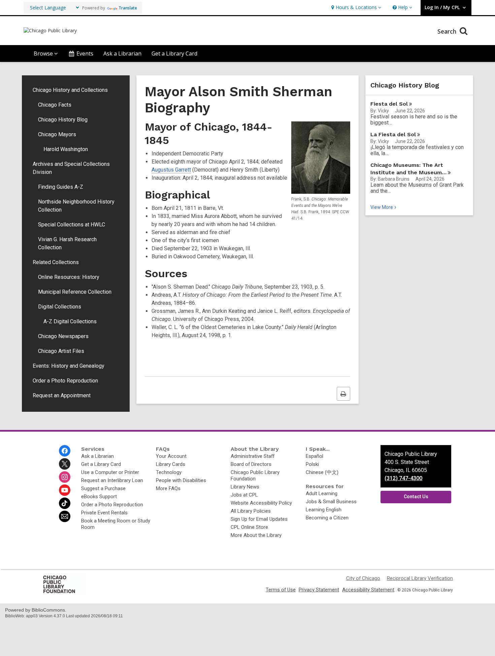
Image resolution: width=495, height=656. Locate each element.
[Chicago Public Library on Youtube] (64, 490)
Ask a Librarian (122, 53)
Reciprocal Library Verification (420, 578)
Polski (312, 464)
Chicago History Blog (63, 119)
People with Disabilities (181, 480)
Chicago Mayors (57, 134)
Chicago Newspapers (63, 336)
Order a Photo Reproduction (65, 380)
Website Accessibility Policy (261, 503)
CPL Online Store (249, 527)
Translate (128, 8)
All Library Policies (251, 511)
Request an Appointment (62, 395)
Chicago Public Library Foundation (255, 475)
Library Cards (170, 464)
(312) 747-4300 (403, 478)
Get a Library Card (174, 53)
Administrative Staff (252, 456)
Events (84, 53)
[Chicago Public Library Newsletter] (64, 516)
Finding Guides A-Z (60, 187)
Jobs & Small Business (331, 502)
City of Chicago (363, 578)
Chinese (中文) (322, 472)
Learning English (323, 510)
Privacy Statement (319, 590)
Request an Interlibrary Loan (112, 480)
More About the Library (256, 535)
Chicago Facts (54, 105)
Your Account (171, 456)
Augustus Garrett (171, 170)
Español (314, 456)
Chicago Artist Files (61, 351)
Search (447, 31)
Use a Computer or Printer (110, 472)
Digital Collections (59, 306)
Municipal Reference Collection (74, 292)
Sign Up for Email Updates (259, 519)
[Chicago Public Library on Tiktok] (64, 503)
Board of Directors (251, 464)
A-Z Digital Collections (70, 321)
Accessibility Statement (368, 590)
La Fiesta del (393, 134)
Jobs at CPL (244, 495)
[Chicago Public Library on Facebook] (64, 451)
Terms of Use (281, 590)
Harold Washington (65, 149)
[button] (355, 7)
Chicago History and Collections (70, 90)
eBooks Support (99, 497)
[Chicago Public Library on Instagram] (64, 477)
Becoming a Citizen (327, 518)
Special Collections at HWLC (71, 224)
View (384, 207)
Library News (245, 487)
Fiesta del (389, 104)
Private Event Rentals (104, 513)
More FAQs (168, 488)
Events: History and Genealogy (68, 366)
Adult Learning (321, 493)
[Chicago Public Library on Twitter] (64, 464)
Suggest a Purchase (103, 488)
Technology (169, 472)
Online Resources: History (68, 277)
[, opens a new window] (64, 593)
